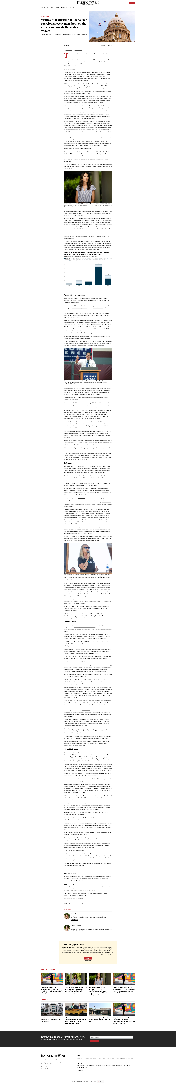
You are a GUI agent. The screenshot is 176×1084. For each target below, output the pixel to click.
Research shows (86, 421)
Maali (95, 1081)
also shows (78, 689)
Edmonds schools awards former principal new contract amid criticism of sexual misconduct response (75, 1020)
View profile (74, 919)
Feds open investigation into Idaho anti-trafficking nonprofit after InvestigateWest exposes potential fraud (124, 990)
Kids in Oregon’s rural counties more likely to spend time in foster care (51, 1019)
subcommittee (75, 308)
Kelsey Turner (69, 50)
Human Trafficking (80, 903)
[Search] (42, 8)
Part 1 (65, 884)
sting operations (83, 308)
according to (107, 759)
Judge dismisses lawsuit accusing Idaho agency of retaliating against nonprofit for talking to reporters (52, 990)
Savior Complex (45, 16)
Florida (72, 519)
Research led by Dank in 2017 (71, 440)
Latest (44, 1000)
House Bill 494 (86, 710)
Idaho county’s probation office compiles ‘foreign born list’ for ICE (99, 1019)
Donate (132, 3)
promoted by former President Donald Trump (82, 517)
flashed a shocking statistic (79, 315)
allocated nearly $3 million (80, 693)
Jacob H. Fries (100, 955)
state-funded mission (98, 308)
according (72, 515)
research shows (72, 687)
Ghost (91, 1081)
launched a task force (100, 218)
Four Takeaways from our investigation (74, 898)
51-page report (95, 667)
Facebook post (87, 714)
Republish (103, 45)
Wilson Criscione (78, 50)
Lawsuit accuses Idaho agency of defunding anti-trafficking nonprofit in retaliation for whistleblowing (76, 990)
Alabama (66, 519)
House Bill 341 (78, 641)
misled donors (84, 511)
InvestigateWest (79, 1081)
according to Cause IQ (95, 504)
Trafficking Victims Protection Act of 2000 (84, 627)
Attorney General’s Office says (95, 719)
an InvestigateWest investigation (99, 213)
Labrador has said (75, 302)
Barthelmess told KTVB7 (82, 485)
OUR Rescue (81, 498)
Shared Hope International (71, 702)
